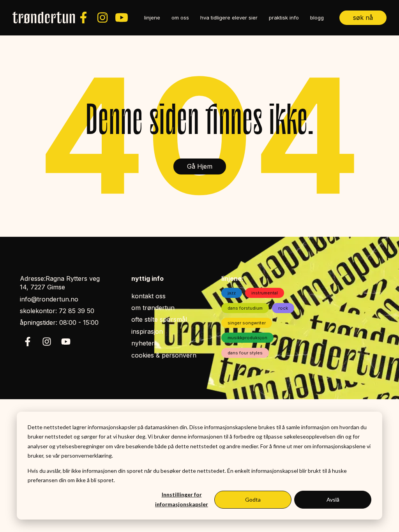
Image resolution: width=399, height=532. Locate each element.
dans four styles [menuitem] (245, 353)
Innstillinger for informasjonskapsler (181, 499)
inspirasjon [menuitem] (147, 331)
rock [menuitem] (283, 308)
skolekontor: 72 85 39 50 (57, 311)
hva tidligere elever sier (229, 17)
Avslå (333, 499)
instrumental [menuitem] (264, 293)
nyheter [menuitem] (142, 343)
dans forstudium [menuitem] (245, 308)
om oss (180, 17)
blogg (317, 17)
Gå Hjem (199, 166)
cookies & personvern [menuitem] (163, 355)
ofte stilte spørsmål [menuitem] (159, 319)
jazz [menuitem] (232, 293)
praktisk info (284, 17)
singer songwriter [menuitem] (247, 323)
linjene (152, 17)
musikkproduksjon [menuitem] (247, 337)
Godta (253, 499)
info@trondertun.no (49, 299)
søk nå (363, 17)
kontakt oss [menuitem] (148, 296)
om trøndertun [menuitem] (153, 308)
